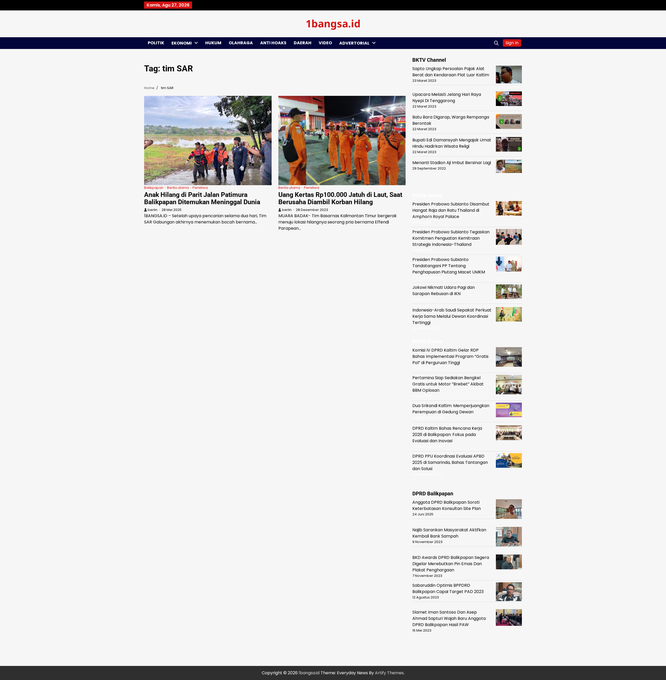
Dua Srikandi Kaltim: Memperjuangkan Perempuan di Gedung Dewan (450, 409)
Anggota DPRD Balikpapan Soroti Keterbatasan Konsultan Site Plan (446, 505)
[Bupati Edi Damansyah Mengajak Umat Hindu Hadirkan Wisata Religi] (509, 145)
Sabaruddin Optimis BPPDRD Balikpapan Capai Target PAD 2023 (448, 588)
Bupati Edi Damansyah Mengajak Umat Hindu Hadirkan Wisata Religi (451, 143)
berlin (152, 210)
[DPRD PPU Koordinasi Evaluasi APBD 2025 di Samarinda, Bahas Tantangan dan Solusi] (509, 461)
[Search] (496, 43)
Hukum (213, 43)
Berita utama (178, 187)
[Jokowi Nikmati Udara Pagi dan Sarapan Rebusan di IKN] (509, 292)
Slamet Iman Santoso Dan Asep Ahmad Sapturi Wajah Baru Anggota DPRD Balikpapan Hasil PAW (449, 618)
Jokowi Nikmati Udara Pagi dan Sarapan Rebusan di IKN (443, 290)
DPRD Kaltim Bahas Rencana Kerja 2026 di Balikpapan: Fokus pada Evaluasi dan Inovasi (447, 434)
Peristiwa (200, 187)
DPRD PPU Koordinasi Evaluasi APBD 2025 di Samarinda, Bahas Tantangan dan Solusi (450, 462)
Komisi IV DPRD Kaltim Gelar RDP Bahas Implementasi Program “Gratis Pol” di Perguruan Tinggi (450, 356)
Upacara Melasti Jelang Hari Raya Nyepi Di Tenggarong (446, 97)
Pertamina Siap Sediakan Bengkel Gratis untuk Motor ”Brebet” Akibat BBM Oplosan (448, 384)
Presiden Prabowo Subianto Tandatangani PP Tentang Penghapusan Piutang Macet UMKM (448, 266)
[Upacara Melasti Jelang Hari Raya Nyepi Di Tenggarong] (509, 99)
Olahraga (241, 43)
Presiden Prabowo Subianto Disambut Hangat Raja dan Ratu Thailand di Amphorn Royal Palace (450, 210)
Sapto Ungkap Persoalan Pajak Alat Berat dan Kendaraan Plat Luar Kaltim (450, 72)
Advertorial (354, 43)
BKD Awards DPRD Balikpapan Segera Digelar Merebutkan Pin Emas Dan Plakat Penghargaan (450, 563)
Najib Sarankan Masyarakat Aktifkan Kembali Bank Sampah (449, 533)
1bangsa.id (333, 23)
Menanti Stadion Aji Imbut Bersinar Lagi (451, 163)
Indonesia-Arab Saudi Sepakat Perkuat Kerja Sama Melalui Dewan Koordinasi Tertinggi (451, 316)
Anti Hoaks (273, 43)
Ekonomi (181, 43)
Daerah (302, 43)
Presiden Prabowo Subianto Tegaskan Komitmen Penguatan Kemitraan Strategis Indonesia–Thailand (451, 238)
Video (325, 43)
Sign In (511, 43)
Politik (156, 43)
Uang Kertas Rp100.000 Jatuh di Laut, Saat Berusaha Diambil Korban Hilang (340, 198)
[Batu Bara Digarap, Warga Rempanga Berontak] (509, 122)
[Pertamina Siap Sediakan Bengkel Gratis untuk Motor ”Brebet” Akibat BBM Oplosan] (509, 385)
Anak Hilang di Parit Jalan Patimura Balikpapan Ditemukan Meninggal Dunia (202, 198)
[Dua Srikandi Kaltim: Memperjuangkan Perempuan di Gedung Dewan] (509, 411)
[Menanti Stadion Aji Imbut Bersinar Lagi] (509, 167)
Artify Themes (389, 673)
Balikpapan (153, 187)
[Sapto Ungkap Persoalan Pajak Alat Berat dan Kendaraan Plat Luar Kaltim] (509, 75)
